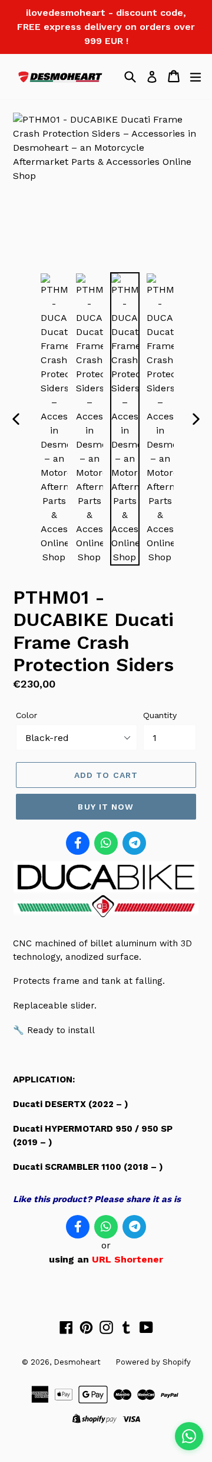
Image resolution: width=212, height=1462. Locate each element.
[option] (54, 418)
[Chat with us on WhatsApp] (189, 1436)
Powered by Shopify (153, 1362)
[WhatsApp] (106, 843)
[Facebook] (78, 843)
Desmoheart (77, 1362)
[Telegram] (134, 843)
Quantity (160, 715)
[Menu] (195, 76)
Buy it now (106, 806)
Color (26, 715)
